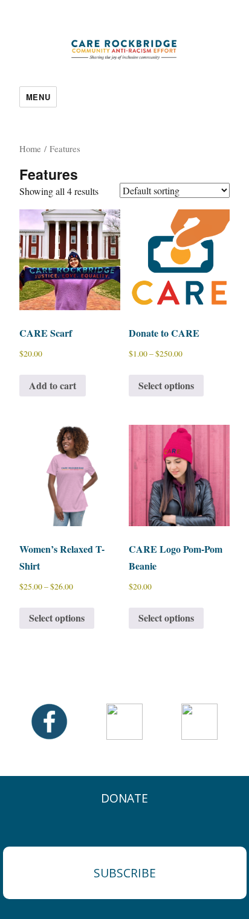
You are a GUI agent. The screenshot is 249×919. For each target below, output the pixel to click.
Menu (38, 97)
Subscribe (125, 873)
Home (30, 148)
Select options (166, 385)
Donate (124, 798)
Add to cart (52, 385)
